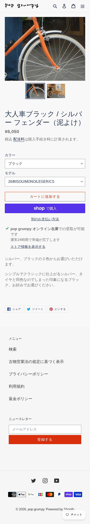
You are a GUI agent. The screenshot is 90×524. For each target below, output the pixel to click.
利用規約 (16, 386)
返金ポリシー (20, 399)
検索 (13, 349)
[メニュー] (82, 6)
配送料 (18, 139)
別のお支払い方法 (45, 219)
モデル (10, 173)
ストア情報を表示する (27, 247)
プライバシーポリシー (28, 374)
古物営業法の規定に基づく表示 (36, 361)
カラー (10, 155)
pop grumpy (36, 509)
